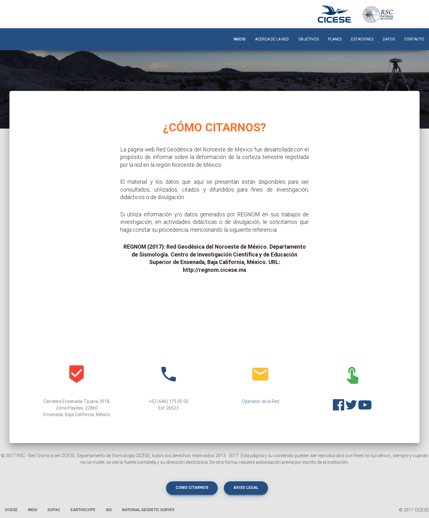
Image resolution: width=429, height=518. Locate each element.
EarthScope (83, 510)
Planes (335, 39)
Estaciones (362, 39)
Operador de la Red (260, 401)
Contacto (414, 39)
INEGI (32, 510)
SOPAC (53, 510)
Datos (389, 39)
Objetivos (308, 39)
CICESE (11, 510)
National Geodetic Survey (148, 510)
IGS (109, 510)
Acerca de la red (272, 39)
